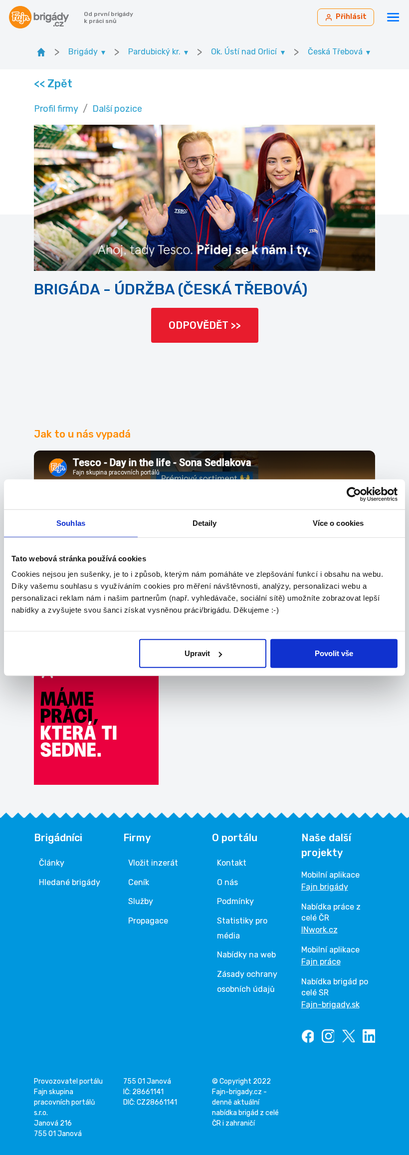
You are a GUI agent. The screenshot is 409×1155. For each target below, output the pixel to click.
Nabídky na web (246, 954)
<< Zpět (52, 83)
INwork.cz (319, 929)
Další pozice (117, 108)
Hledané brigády (69, 882)
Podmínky (235, 901)
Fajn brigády (324, 887)
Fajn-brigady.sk (330, 1004)
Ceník (138, 882)
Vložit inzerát (153, 863)
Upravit (197, 653)
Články (51, 863)
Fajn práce (321, 961)
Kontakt (231, 863)
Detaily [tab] (205, 522)
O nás (227, 882)
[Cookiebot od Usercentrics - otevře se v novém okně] (354, 493)
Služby (140, 901)
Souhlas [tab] (70, 522)
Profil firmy (56, 108)
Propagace (148, 920)
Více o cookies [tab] (338, 522)
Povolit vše (334, 653)
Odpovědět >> (205, 325)
